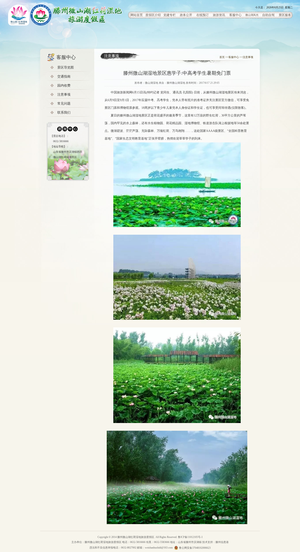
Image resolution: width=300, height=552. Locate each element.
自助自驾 (268, 15)
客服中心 (235, 15)
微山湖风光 (251, 14)
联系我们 (63, 112)
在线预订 (202, 15)
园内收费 (63, 85)
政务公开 (186, 15)
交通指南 (63, 76)
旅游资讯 (219, 15)
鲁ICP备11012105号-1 (190, 537)
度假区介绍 (153, 15)
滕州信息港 (222, 542)
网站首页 (136, 15)
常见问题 (63, 103)
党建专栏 (169, 15)
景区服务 (285, 15)
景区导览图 (65, 67)
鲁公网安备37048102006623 (195, 547)
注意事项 (63, 94)
